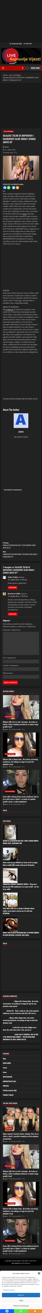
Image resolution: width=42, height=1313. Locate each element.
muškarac (9, 309)
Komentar (11, 630)
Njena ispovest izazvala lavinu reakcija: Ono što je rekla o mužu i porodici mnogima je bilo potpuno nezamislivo (21, 1136)
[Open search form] (22, 68)
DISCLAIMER (7, 1063)
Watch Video (35, 68)
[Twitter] (13, 187)
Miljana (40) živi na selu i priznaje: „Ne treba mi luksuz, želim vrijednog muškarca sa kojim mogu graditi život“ (20, 724)
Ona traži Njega (8, 131)
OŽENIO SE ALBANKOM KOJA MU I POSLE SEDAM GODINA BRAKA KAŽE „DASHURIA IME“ (20, 842)
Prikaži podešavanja (21, 1306)
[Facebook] (5, 187)
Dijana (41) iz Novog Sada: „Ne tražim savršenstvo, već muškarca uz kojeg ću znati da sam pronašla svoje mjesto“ (20, 1003)
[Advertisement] (21, 21)
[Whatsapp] (8, 187)
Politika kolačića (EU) (10, 1090)
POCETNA (6, 1086)
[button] (39, 1273)
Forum (5, 1067)
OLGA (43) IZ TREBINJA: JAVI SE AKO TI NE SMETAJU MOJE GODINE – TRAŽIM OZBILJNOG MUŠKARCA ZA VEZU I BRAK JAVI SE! (20, 1037)
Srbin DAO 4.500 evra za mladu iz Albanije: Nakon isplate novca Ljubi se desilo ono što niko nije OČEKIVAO (18, 911)
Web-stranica (8, 673)
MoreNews (16, 1263)
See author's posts (21, 437)
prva (24, 214)
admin (7, 147)
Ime (9, 658)
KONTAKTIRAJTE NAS (9, 1081)
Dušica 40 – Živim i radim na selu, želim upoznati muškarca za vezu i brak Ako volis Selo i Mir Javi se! (21, 1012)
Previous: (19, 545)
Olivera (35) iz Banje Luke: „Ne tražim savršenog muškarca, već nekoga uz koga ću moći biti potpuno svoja (20, 761)
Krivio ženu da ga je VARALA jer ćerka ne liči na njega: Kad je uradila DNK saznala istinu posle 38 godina (20, 863)
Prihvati (21, 1295)
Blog (4, 1058)
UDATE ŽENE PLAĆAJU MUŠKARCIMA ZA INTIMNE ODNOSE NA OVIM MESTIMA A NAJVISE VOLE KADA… (21, 933)
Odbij (21, 1300)
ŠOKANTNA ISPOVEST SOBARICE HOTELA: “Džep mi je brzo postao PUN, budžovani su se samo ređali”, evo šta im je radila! (21, 886)
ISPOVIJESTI (8, 1128)
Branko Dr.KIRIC (14, 594)
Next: (20, 554)
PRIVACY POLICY (8, 1095)
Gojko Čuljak (13, 577)
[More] (17, 187)
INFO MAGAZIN (7, 1077)
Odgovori (12, 587)
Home (5, 1072)
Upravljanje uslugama (9, 1290)
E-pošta (10, 665)
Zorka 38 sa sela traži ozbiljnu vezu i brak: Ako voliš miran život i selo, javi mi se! (20, 1028)
